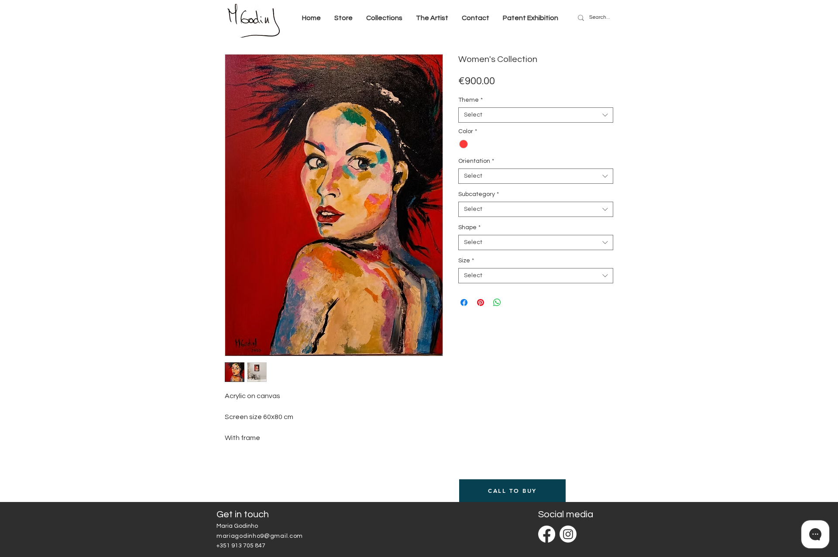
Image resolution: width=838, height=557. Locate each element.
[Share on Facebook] (464, 302)
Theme (470, 100)
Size (466, 261)
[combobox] (535, 115)
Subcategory (478, 194)
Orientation (476, 161)
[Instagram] (568, 534)
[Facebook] (546, 534)
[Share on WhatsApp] (497, 302)
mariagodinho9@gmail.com (259, 536)
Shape (469, 227)
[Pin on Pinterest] (480, 302)
